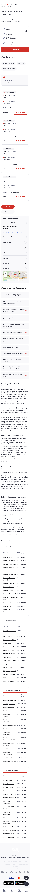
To (6, 32)
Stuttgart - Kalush (9, 654)
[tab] (8, 207)
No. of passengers (10, 42)
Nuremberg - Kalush (9, 640)
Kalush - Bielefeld (8, 567)
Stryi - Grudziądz (8, 837)
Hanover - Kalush (8, 681)
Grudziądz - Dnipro (9, 758)
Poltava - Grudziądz (9, 827)
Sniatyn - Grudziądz (9, 798)
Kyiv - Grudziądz (8, 784)
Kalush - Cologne (8, 583)
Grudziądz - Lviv (8, 749)
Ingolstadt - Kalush (9, 660)
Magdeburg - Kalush (9, 671)
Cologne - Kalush (8, 664)
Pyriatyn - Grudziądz (9, 830)
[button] (25, 223)
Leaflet (10, 280)
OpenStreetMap (17, 280)
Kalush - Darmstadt (9, 594)
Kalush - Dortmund (9, 561)
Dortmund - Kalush (9, 674)
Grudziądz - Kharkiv (9, 761)
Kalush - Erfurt (8, 603)
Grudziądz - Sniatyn (9, 729)
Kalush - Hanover (8, 587)
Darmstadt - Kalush (9, 647)
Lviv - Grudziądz (8, 780)
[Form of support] (26, 878)
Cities (10, 4)
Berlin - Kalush (7, 636)
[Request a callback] (26, 884)
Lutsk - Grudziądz (9, 787)
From (7, 27)
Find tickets (15, 49)
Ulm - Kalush (7, 657)
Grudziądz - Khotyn (9, 725)
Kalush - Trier (7, 606)
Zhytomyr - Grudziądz (10, 794)
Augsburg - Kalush (9, 650)
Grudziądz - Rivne (9, 711)
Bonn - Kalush (7, 667)
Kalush (17, 4)
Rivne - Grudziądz (9, 791)
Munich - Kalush (8, 643)
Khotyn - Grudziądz (9, 818)
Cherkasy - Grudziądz (10, 834)
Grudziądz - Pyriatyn (9, 700)
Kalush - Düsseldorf (9, 574)
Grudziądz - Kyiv (8, 707)
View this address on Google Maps (15, 232)
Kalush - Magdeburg (9, 564)
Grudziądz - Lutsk (9, 704)
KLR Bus (3, 4)
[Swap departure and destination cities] (26, 31)
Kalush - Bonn (7, 571)
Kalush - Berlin (7, 557)
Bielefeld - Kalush (8, 678)
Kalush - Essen (8, 590)
